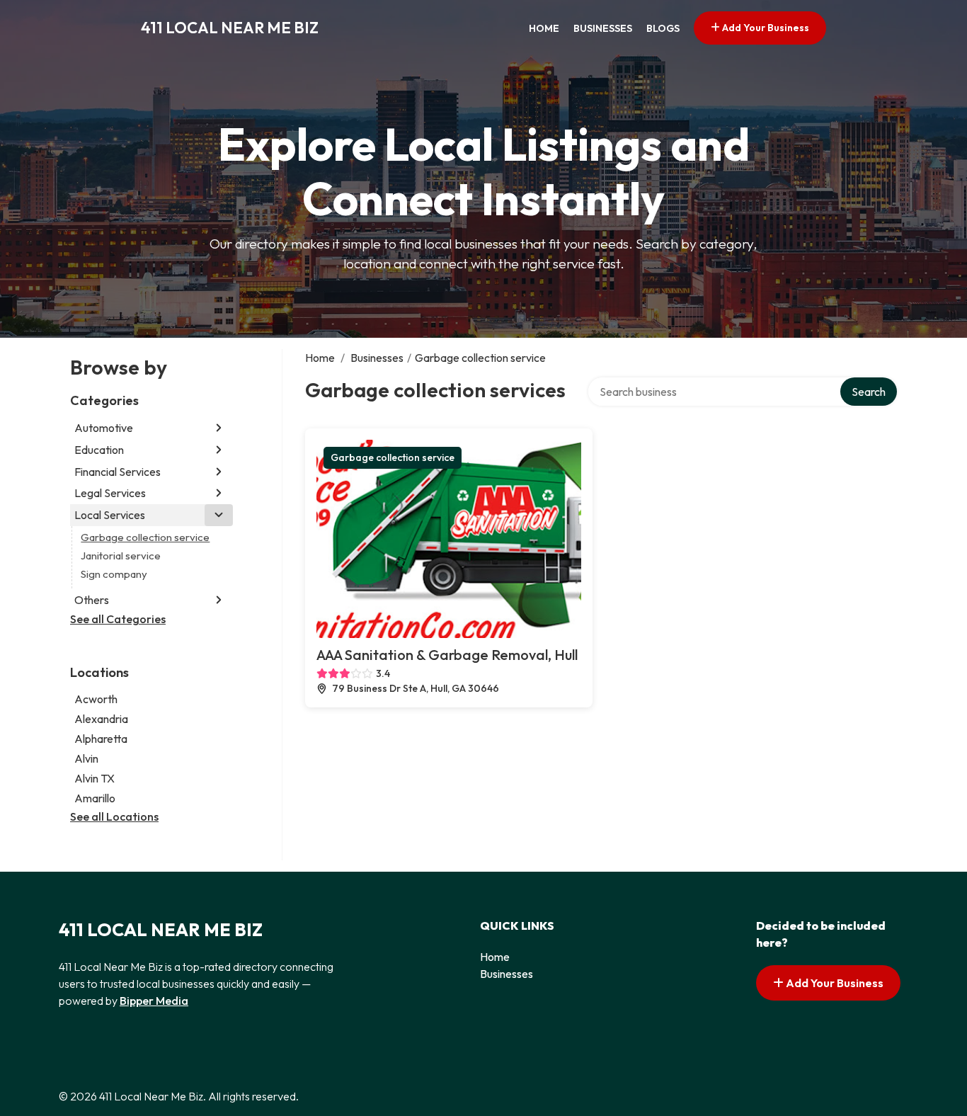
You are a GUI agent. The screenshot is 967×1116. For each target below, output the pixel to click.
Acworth (96, 699)
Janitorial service (121, 555)
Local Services (109, 515)
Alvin (86, 758)
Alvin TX (94, 778)
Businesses (602, 28)
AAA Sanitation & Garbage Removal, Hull (447, 655)
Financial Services (117, 472)
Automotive (103, 428)
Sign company (114, 574)
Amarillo (94, 798)
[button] (219, 428)
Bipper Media (154, 1000)
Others (91, 600)
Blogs (663, 28)
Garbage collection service (145, 537)
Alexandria (101, 719)
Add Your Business (764, 27)
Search (869, 392)
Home (544, 28)
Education (99, 450)
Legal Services (110, 493)
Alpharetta (100, 738)
